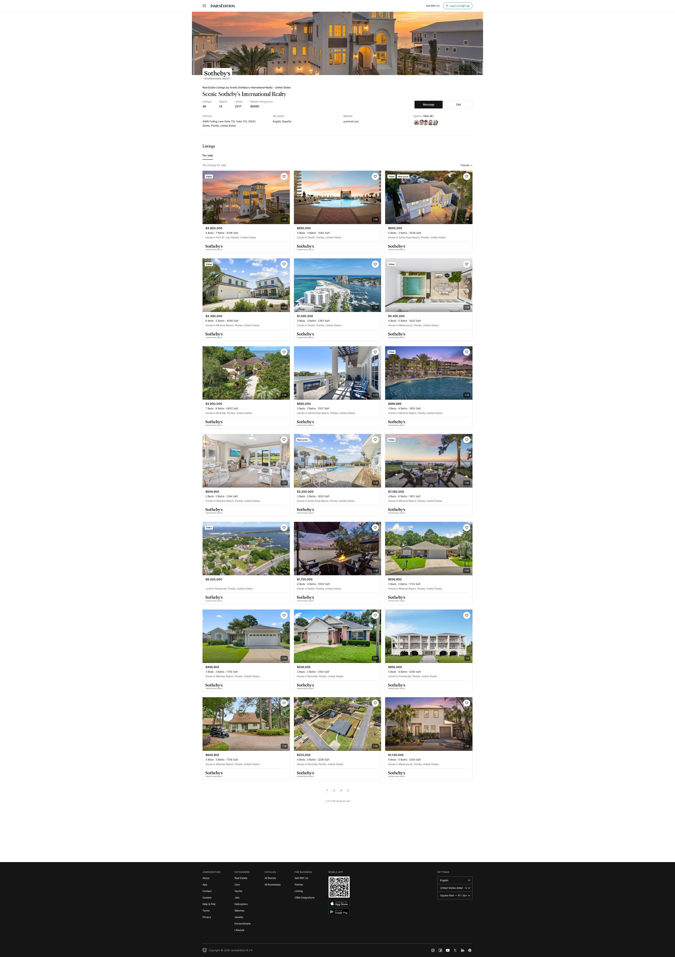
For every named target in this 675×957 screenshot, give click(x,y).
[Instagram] (433, 950)
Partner (299, 884)
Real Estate (240, 878)
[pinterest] (469, 950)
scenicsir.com (351, 121)
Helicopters (241, 904)
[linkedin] (462, 950)
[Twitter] (455, 950)
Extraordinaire (242, 923)
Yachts (238, 891)
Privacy (206, 917)
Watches (239, 910)
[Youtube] (447, 950)
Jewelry (238, 917)
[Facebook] (440, 950)
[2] (348, 790)
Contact (207, 891)
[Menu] (204, 6)
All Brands (270, 878)
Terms (206, 910)
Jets (236, 897)
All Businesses (273, 884)
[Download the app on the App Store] (339, 903)
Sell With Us (301, 878)
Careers (206, 897)
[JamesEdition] (222, 6)
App (204, 884)
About (205, 878)
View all (427, 115)
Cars (237, 884)
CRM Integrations (304, 897)
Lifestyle (239, 930)
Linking (299, 891)
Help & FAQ (209, 904)
